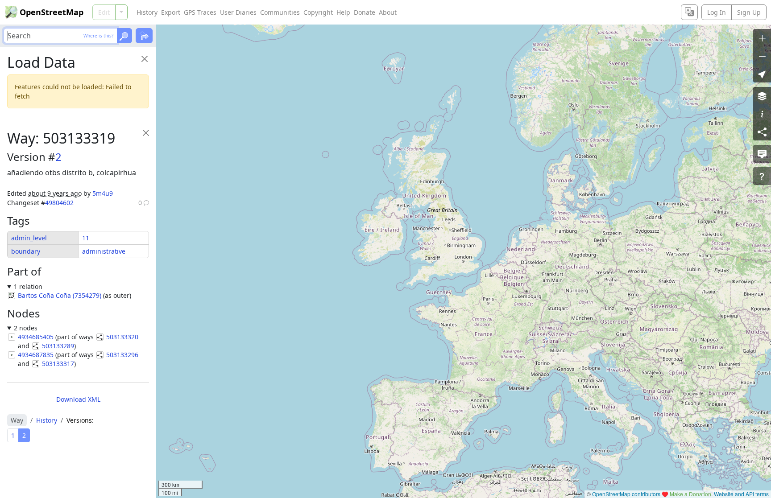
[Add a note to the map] (762, 154)
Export (170, 12)
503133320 (122, 337)
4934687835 (36, 354)
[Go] (124, 35)
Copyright (318, 12)
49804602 (59, 202)
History (147, 12)
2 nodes (25, 328)
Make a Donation (690, 494)
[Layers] (762, 96)
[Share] (762, 131)
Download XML (78, 399)
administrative (103, 251)
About (388, 12)
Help (343, 12)
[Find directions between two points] (144, 35)
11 (85, 238)
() (59, 295)
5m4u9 (102, 193)
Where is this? (98, 36)
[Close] (144, 58)
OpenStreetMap (51, 12)
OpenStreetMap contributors (626, 494)
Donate (364, 12)
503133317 (58, 363)
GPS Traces (200, 12)
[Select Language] (689, 12)
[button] (762, 73)
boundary (25, 251)
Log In (716, 12)
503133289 (58, 346)
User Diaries (238, 12)
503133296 (122, 354)
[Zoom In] (762, 38)
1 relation (28, 286)
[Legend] (762, 114)
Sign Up (749, 12)
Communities (280, 12)
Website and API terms (741, 494)
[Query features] (762, 176)
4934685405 (36, 337)
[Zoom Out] (762, 56)
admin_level (29, 238)
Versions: (80, 420)
